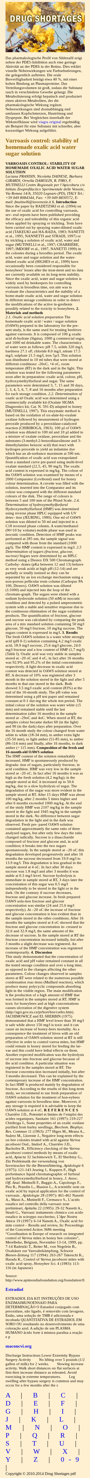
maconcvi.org (19, 1346)
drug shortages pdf (45, 14)
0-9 (72, 1459)
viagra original (49, 122)
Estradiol (14, 1289)
